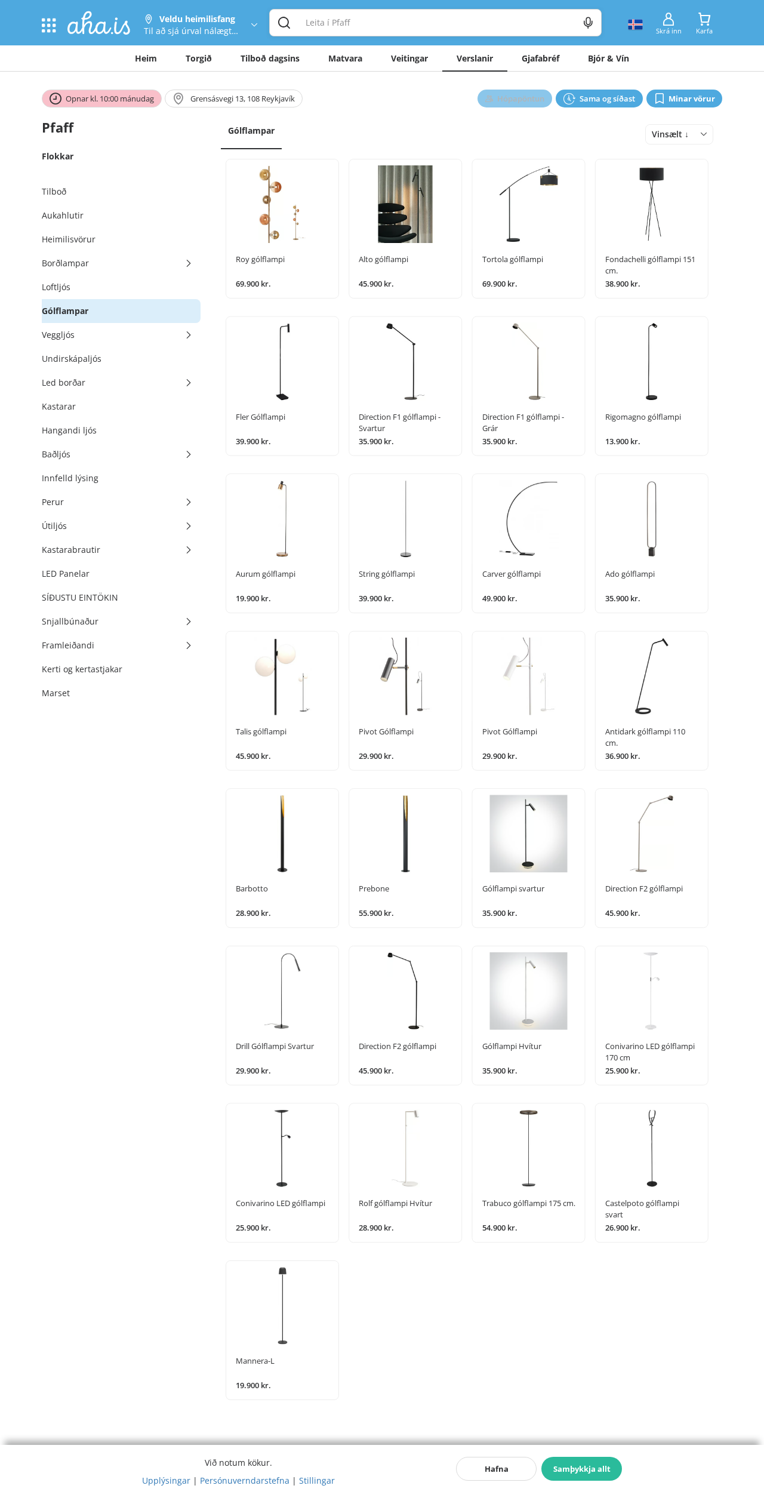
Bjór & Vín (608, 58)
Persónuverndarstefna (244, 1480)
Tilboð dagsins (270, 58)
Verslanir (475, 58)
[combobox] (679, 134)
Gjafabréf (540, 58)
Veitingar (409, 58)
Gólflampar (251, 130)
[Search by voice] (588, 23)
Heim (146, 58)
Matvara (345, 58)
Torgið (199, 58)
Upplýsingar (166, 1480)
